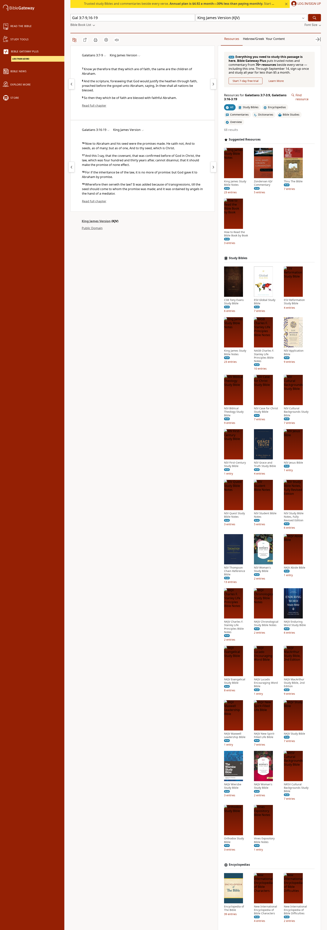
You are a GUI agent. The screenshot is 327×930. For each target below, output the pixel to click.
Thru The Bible (293, 181)
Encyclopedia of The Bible (234, 908)
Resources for (255, 97)
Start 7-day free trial (245, 81)
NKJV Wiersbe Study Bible (232, 786)
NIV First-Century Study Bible (235, 464)
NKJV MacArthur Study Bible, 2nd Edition (294, 683)
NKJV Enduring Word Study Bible (295, 623)
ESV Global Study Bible (264, 301)
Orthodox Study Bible (234, 840)
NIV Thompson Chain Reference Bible (234, 571)
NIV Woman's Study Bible (262, 569)
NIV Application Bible (294, 352)
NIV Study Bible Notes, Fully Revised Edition (294, 517)
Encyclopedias (239, 865)
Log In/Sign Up (309, 4)
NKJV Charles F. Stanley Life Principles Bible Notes (234, 627)
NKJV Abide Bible (294, 567)
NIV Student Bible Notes (265, 515)
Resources (231, 39)
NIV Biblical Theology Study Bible (234, 412)
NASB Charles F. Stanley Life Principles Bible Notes (264, 356)
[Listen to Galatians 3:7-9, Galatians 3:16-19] (117, 40)
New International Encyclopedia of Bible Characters (265, 910)
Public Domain (92, 228)
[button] (305, 4)
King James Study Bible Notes (235, 183)
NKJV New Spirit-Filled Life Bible (264, 735)
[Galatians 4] (213, 84)
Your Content (275, 39)
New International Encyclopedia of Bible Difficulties (295, 910)
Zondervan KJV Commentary (263, 183)
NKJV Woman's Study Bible (263, 786)
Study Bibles (238, 258)
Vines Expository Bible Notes (264, 840)
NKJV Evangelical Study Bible (234, 681)
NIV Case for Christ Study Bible (266, 410)
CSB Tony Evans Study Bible (234, 301)
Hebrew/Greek (253, 39)
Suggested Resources (245, 139)
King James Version (96, 221)
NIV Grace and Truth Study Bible (265, 464)
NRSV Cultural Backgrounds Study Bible (296, 788)
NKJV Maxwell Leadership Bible (234, 735)
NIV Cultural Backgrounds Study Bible (296, 412)
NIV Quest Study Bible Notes (234, 515)
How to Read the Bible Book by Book (236, 233)
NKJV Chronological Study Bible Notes (266, 623)
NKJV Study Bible (294, 733)
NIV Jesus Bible (293, 462)
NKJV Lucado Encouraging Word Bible (266, 683)
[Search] (314, 17)
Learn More (276, 81)
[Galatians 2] (72, 84)
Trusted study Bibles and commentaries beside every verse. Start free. (181, 4)
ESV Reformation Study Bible (294, 301)
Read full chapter (94, 105)
